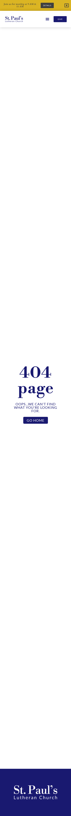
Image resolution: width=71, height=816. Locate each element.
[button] (47, 19)
